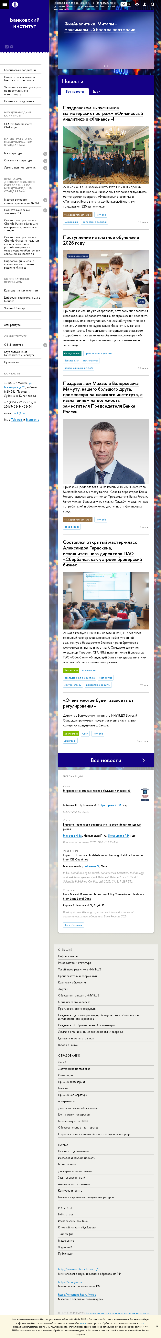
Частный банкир (14, 308)
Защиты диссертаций (71, 1177)
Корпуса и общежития (72, 982)
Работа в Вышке (68, 1045)
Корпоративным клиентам (21, 290)
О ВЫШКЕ (65, 950)
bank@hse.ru (20, 413)
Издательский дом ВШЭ (73, 1221)
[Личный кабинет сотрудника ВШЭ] (145, 4)
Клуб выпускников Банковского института (19, 353)
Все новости (106, 760)
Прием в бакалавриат (71, 1082)
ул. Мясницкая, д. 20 (18, 385)
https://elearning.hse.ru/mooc (77, 1294)
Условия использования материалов (128, 1313)
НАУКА (63, 1145)
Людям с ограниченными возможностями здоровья (90, 1032)
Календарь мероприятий (20, 70)
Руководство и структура (74, 963)
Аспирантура (12, 325)
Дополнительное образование (78, 1108)
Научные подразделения (73, 1151)
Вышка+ (63, 1088)
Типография (65, 1234)
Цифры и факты (68, 956)
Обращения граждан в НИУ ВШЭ (79, 995)
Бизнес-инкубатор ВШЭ (73, 1121)
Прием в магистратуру (72, 1095)
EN (128, 4)
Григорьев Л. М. (111, 805)
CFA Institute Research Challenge (18, 125)
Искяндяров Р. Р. (118, 835)
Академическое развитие (74, 1184)
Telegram (17, 419)
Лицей (62, 1062)
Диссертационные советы (75, 1171)
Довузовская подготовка (74, 1069)
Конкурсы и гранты (70, 1190)
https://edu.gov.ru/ (70, 1282)
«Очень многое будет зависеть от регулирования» (98, 703)
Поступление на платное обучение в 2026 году (101, 240)
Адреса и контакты (96, 1313)
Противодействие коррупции (77, 1008)
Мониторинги (67, 1164)
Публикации (11, 362)
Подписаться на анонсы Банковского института (19, 78)
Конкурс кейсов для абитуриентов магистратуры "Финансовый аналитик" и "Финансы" (104, 29)
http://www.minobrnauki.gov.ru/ (78, 1269)
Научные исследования (19, 101)
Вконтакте (32, 419)
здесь (83, 1323)
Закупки (63, 989)
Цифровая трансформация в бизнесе (22, 299)
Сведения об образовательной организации (86, 1025)
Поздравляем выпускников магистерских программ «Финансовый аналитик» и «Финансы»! (103, 113)
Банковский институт (25, 23)
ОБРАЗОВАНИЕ (69, 1055)
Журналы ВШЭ (67, 1247)
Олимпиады (65, 1075)
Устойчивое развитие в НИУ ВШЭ (79, 969)
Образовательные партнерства (78, 1127)
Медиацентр (66, 1240)
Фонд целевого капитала (74, 1002)
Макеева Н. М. (72, 835)
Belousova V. (92, 866)
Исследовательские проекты (76, 1158)
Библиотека (65, 1214)
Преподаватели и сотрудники (77, 976)
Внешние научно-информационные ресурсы (86, 1197)
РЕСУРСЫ (65, 1208)
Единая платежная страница (76, 1038)
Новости (72, 81)
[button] (62, 39)
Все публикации (73, 925)
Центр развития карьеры (74, 1114)
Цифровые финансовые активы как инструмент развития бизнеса (19, 264)
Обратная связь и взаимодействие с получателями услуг (94, 1134)
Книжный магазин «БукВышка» (77, 1227)
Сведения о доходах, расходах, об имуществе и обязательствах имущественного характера (99, 1016)
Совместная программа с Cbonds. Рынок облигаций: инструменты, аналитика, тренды (21, 225)
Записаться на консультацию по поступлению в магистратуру (22, 90)
